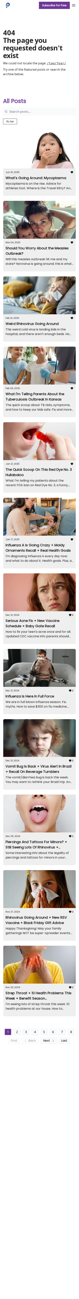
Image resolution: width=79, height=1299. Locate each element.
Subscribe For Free (54, 5)
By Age (10, 121)
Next (46, 1040)
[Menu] (73, 5)
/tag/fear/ (56, 63)
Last (64, 1040)
